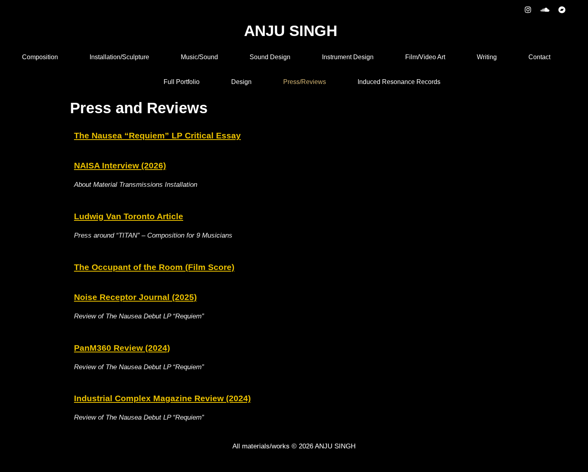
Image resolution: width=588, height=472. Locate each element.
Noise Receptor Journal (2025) (135, 297)
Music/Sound (199, 57)
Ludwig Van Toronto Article (128, 216)
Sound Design (270, 57)
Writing (487, 57)
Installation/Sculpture (119, 57)
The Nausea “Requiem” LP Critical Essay (157, 135)
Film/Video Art (425, 57)
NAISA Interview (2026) (120, 165)
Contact (539, 57)
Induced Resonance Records (399, 81)
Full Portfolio (182, 81)
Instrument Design (348, 57)
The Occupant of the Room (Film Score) (154, 267)
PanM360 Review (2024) (122, 347)
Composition (40, 57)
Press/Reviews (304, 81)
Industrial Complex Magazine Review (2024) (162, 398)
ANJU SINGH (290, 30)
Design (241, 81)
